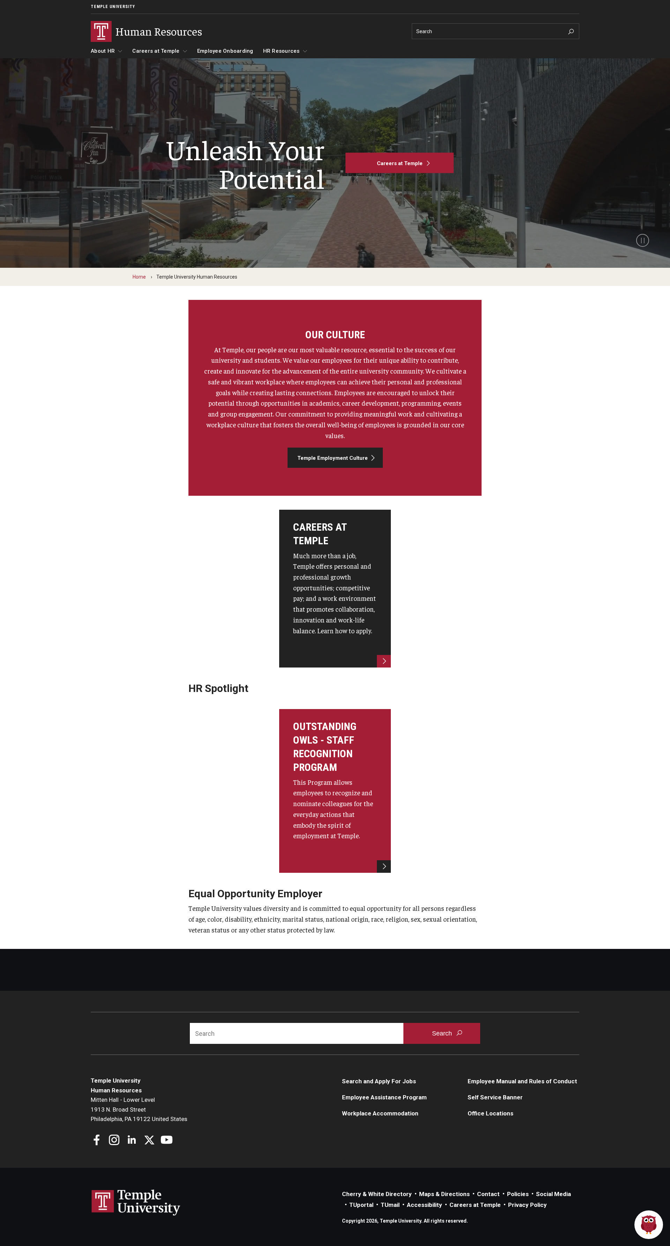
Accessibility (424, 1204)
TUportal (361, 1204)
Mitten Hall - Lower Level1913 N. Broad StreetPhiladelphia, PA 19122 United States (139, 1109)
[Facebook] (97, 1141)
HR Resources (281, 51)
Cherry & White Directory (377, 1193)
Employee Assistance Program (384, 1097)
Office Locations (490, 1113)
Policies (518, 1193)
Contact (488, 1193)
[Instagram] (114, 1141)
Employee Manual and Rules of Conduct (522, 1081)
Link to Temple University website (136, 1203)
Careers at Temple (155, 51)
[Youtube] (167, 1141)
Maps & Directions (444, 1193)
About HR (103, 51)
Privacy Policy (527, 1204)
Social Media (553, 1193)
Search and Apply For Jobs (379, 1081)
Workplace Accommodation (380, 1113)
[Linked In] (132, 1141)
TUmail (390, 1204)
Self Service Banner (495, 1097)
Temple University (113, 6)
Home (139, 277)
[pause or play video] (642, 240)
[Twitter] (149, 1141)
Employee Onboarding (225, 51)
